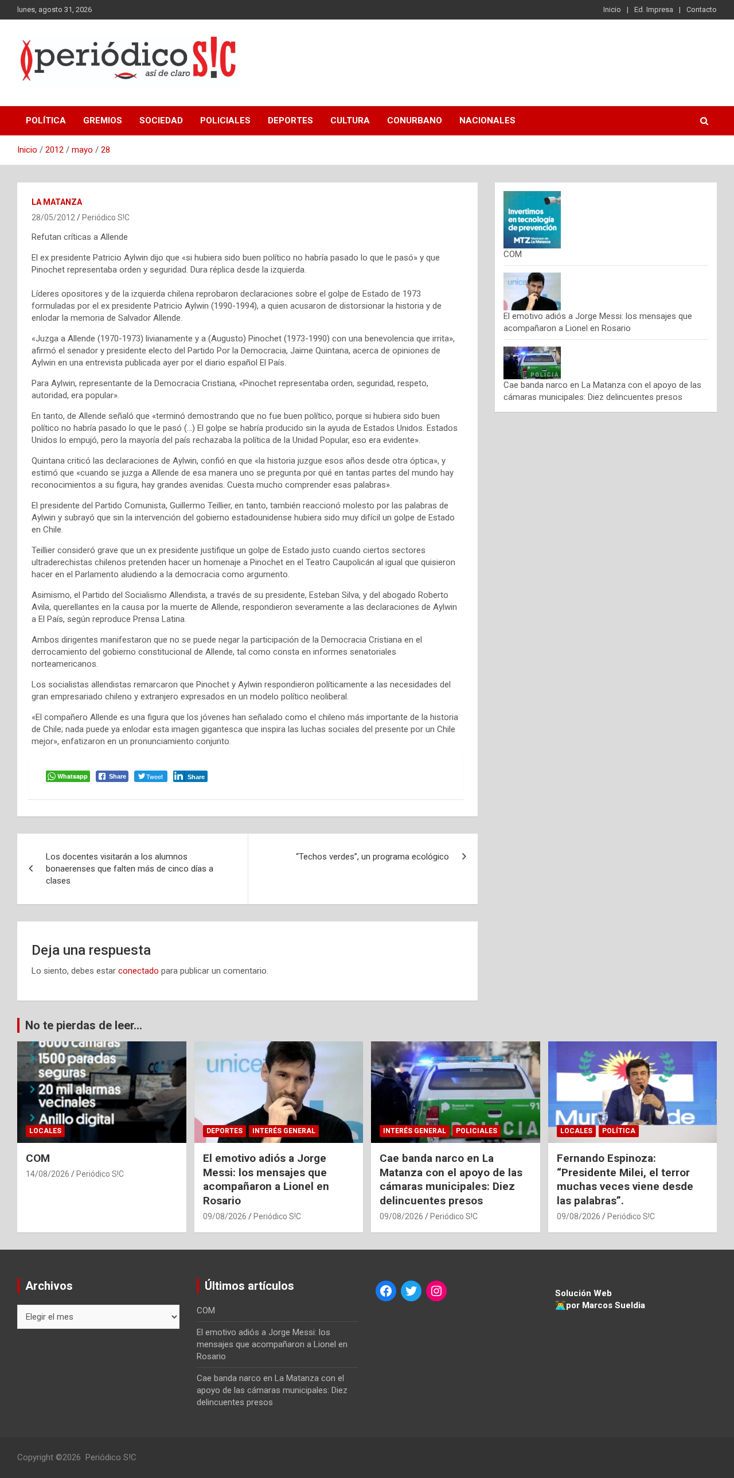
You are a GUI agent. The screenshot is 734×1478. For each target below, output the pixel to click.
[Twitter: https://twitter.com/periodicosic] (411, 1291)
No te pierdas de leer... (83, 1025)
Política (46, 120)
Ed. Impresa (653, 9)
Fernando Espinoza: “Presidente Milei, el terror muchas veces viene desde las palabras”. (625, 1179)
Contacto (701, 9)
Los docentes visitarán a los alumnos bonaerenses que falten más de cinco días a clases (129, 868)
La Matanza (57, 202)
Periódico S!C (106, 217)
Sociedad (161, 120)
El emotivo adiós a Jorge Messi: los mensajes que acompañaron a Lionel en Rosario (266, 1179)
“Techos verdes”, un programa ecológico (372, 856)
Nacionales (487, 120)
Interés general (283, 1131)
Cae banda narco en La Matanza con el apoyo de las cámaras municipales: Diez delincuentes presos (451, 1179)
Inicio (612, 9)
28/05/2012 (53, 217)
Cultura (350, 120)
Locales (45, 1131)
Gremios (102, 120)
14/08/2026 (47, 1173)
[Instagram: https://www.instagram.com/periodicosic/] (436, 1291)
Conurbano (414, 120)
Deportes (290, 120)
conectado (138, 971)
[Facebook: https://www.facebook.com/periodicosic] (386, 1291)
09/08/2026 (225, 1216)
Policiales (225, 120)
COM (512, 254)
